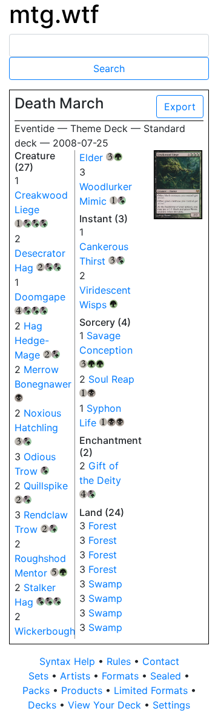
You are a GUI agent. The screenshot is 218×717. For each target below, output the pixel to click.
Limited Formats (152, 690)
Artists (76, 676)
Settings (171, 705)
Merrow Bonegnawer (43, 382)
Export (180, 107)
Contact (160, 661)
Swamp (105, 584)
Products (83, 690)
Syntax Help (68, 661)
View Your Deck (106, 705)
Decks (43, 705)
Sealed (167, 676)
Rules (120, 661)
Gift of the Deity (100, 478)
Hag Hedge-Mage (36, 340)
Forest (102, 526)
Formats (122, 676)
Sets (39, 676)
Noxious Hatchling (38, 425)
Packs (37, 690)
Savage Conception (106, 348)
